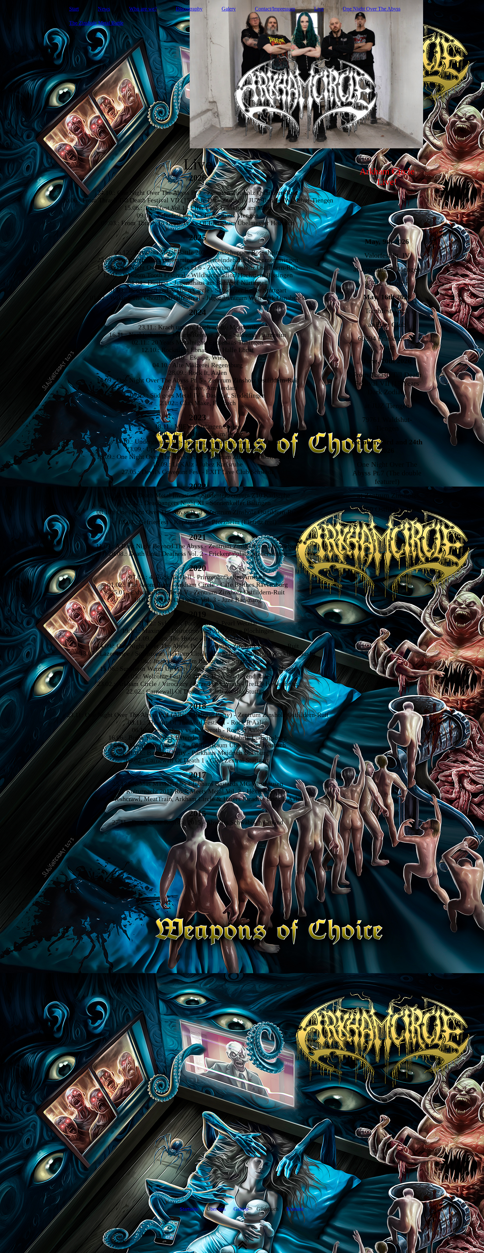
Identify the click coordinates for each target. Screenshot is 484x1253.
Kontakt (294, 1209)
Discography (189, 9)
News (104, 9)
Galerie (241, 1209)
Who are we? (143, 9)
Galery (229, 9)
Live (319, 9)
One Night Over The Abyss (371, 9)
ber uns (218, 1209)
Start (74, 9)
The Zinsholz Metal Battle (96, 23)
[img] (242, 74)
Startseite (189, 1209)
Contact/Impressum (275, 9)
